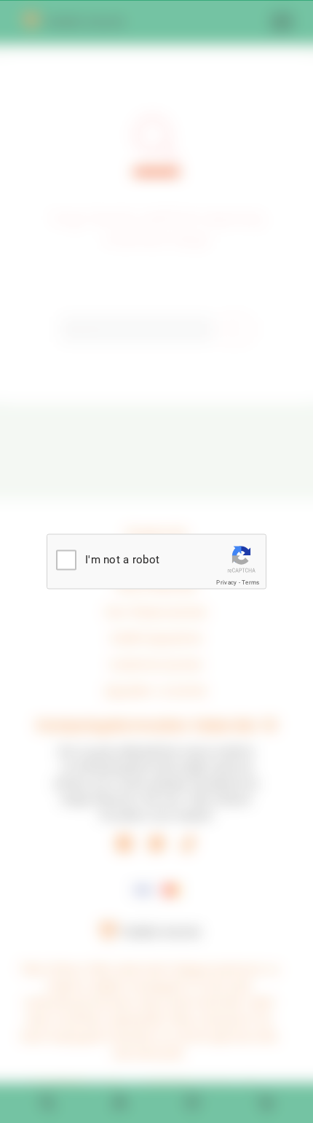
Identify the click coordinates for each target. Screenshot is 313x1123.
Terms (250, 582)
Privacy (226, 582)
